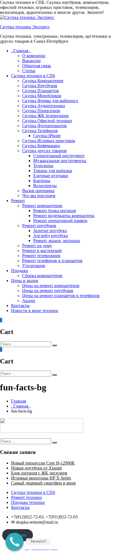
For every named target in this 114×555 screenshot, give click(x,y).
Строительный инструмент (59, 155)
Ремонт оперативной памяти (60, 220)
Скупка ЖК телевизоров (45, 115)
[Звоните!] (15, 542)
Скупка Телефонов (40, 130)
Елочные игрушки (50, 175)
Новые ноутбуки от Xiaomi (36, 468)
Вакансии (31, 60)
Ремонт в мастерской (42, 250)
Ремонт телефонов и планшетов (52, 260)
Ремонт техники (26, 497)
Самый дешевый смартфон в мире (43, 483)
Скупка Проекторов (41, 110)
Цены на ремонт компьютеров (50, 285)
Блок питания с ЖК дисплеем (39, 473)
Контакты (20, 305)
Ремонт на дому (37, 245)
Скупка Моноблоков (41, 95)
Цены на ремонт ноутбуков (47, 290)
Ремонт (18, 200)
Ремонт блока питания (54, 210)
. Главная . (20, 50)
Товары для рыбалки (52, 170)
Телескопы (43, 165)
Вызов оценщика (38, 190)
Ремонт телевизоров (41, 255)
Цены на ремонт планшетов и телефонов (61, 295)
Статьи (28, 70)
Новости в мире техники (34, 310)
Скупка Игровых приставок (48, 140)
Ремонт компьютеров (42, 205)
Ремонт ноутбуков (39, 225)
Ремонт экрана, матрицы (56, 240)
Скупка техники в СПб (33, 75)
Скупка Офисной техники (47, 120)
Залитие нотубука (50, 230)
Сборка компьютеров (42, 275)
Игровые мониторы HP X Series (41, 478)
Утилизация (33, 265)
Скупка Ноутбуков (39, 85)
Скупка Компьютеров (42, 80)
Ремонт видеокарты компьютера (63, 215)
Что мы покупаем (38, 195)
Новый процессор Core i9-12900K (43, 463)
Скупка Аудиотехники (43, 105)
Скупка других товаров (44, 150)
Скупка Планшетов (40, 90)
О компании (33, 55)
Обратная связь (36, 65)
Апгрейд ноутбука (50, 235)
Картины (41, 180)
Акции (28, 300)
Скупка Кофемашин (41, 145)
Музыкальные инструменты (59, 160)
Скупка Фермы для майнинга (50, 100)
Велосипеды (45, 185)
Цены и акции (24, 280)
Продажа (19, 270)
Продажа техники (28, 502)
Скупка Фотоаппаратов (44, 125)
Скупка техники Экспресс (25, 26)
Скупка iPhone (47, 135)
